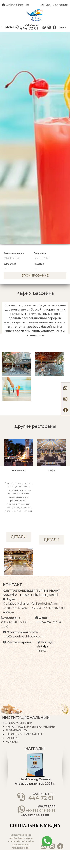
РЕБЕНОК (39, 264)
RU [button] (62, 27)
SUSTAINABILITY (16, 730)
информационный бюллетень (30, 726)
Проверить (40, 253)
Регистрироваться (14, 253)
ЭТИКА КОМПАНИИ (19, 723)
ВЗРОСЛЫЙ (10, 264)
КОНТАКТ (12, 741)
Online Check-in (17, 5)
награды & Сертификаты (25, 734)
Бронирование (56, 5)
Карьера (12, 738)
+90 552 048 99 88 (35, 815)
